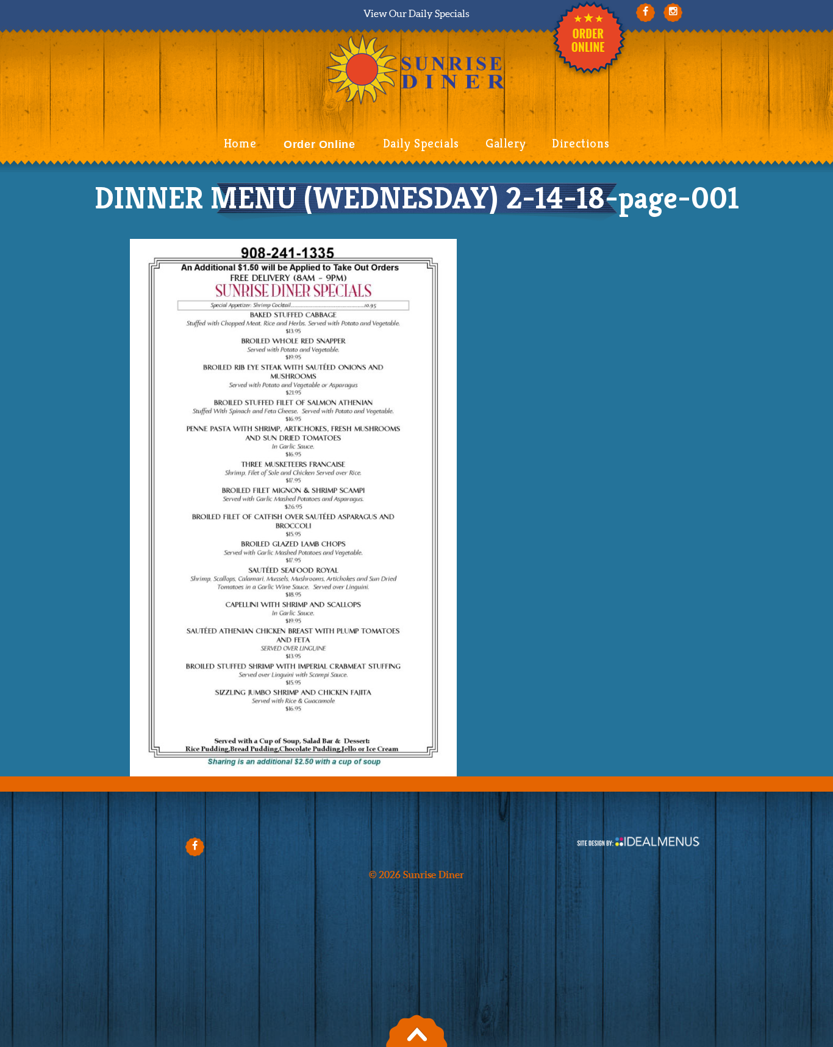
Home (240, 143)
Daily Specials (421, 143)
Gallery (505, 143)
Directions (580, 143)
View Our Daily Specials (416, 13)
